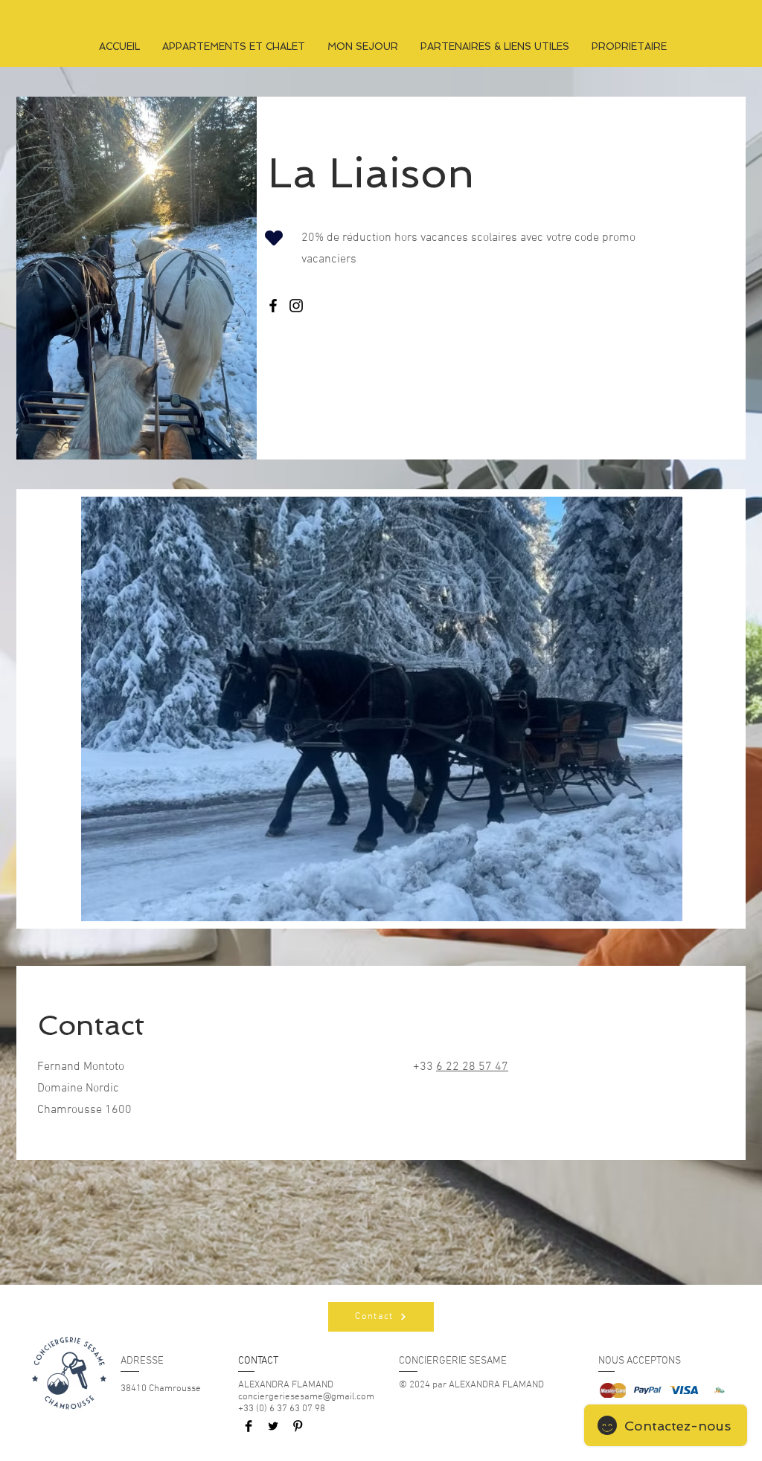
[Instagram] (296, 306)
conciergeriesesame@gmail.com (306, 1397)
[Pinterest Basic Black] (298, 1426)
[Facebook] (273, 306)
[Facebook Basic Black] (248, 1426)
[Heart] (274, 238)
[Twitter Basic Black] (273, 1426)
